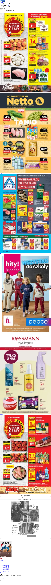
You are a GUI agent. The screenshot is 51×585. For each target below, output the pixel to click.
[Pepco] (25, 333)
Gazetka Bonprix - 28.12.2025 (5, 568)
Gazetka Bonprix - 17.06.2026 (5, 565)
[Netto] (25, 172)
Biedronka (8, 5)
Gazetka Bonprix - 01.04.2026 (5, 566)
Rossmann (1, 414)
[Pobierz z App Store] (10, 4)
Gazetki (1, 2)
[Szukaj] (1, 9)
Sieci (2, 2)
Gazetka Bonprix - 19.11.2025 (5, 569)
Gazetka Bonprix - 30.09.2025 (5, 570)
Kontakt (4, 2)
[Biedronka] (25, 92)
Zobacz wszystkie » (2, 572)
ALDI (1, 253)
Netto (1, 173)
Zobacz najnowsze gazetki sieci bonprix (28, 499)
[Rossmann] (25, 413)
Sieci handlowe (3, 579)
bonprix (3, 10)
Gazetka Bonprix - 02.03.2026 (5, 567)
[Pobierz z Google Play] (3, 4)
